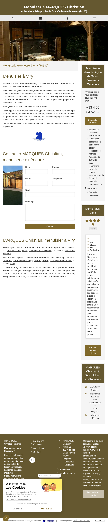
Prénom (55, 167)
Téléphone (57, 178)
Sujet (27, 190)
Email (28, 178)
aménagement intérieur (40, 250)
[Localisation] (67, 18)
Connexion (100, 520)
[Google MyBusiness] (32, 460)
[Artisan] (39, 136)
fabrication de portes (17, 250)
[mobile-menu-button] (94, 18)
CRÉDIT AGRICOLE (81, 521)
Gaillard (37, 260)
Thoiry (12, 263)
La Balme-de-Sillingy (23, 260)
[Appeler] (13, 18)
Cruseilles (7, 260)
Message (29, 201)
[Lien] (40, 18)
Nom (27, 167)
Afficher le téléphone (95, 416)
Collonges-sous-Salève (61, 260)
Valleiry (45, 260)
